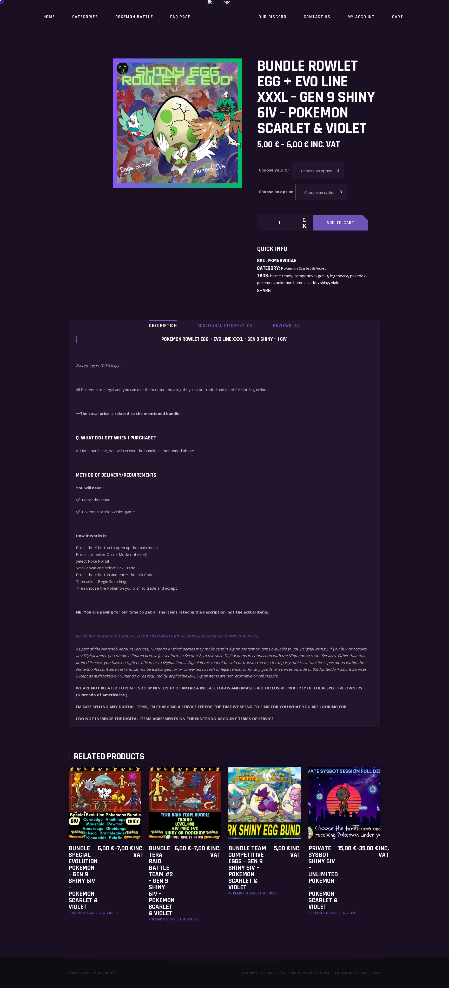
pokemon (265, 282)
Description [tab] (163, 325)
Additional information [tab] (225, 325)
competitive (305, 275)
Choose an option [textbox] (316, 170)
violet (336, 282)
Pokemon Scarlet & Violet (303, 268)
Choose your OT (274, 170)
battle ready (281, 275)
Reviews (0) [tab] (286, 325)
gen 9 (323, 275)
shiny (324, 282)
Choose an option (276, 191)
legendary (339, 275)
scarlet (312, 282)
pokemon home (289, 282)
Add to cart (341, 223)
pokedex (358, 275)
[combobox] (318, 170)
